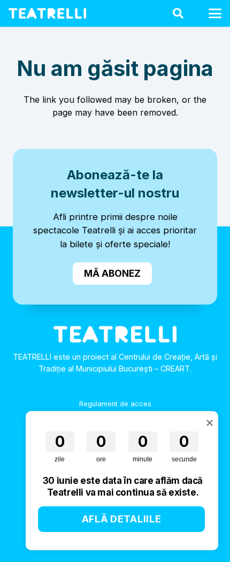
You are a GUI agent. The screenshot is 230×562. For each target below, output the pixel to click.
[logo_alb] (47, 13)
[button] (178, 13)
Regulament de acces (115, 404)
